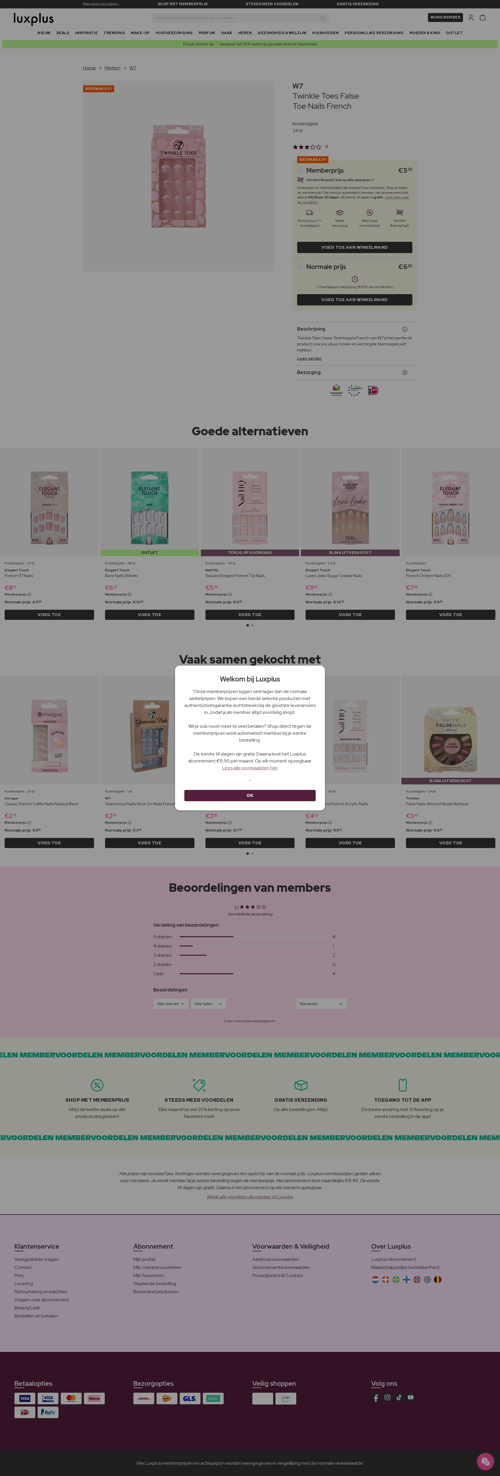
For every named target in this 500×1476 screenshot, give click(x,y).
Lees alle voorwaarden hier (250, 768)
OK (250, 795)
